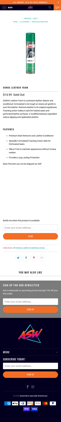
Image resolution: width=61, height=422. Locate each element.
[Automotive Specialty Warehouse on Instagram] (33, 387)
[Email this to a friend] (42, 258)
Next (35, 18)
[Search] (50, 7)
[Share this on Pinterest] (34, 258)
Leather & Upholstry (30, 248)
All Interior (17, 248)
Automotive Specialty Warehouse (33, 396)
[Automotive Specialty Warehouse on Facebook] (28, 387)
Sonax (42, 248)
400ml (7, 175)
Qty (5, 183)
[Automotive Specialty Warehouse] (30, 7)
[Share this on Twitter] (18, 258)
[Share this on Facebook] (26, 258)
